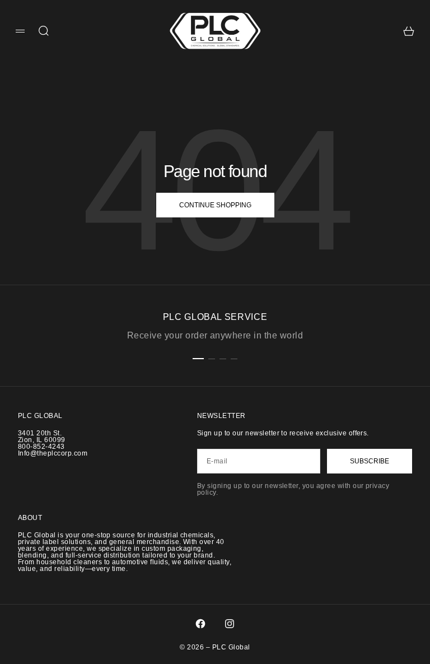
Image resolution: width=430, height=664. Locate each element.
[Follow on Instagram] (229, 623)
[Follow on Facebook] (200, 623)
